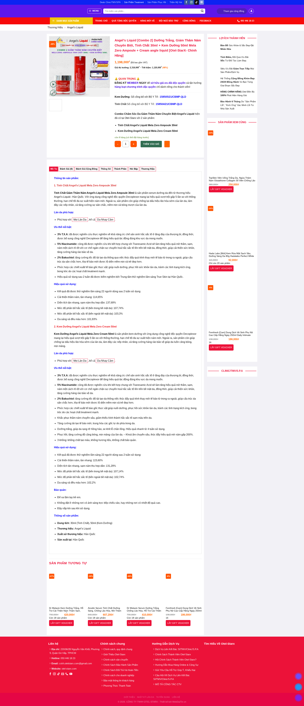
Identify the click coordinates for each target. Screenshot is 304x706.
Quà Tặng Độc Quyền (124, 21)
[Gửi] (202, 11)
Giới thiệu (129, 697)
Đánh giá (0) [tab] (66, 169)
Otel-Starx (130, 118)
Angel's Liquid (75, 27)
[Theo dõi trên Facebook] (186, 2)
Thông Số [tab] (106, 169)
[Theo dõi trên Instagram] (191, 2)
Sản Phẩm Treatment (134, 2)
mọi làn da (79, 219)
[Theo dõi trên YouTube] (71, 674)
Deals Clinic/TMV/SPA (110, 2)
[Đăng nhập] (251, 11)
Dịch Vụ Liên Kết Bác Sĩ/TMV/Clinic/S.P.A (176, 649)
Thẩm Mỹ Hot (176, 2)
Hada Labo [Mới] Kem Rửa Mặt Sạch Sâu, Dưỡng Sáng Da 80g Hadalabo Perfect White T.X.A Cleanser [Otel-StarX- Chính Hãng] (231, 255)
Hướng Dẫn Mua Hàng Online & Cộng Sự (176, 664)
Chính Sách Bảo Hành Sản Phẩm (121, 664)
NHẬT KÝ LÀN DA (145, 697)
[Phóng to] (53, 93)
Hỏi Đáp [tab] (134, 169)
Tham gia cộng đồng (233, 11)
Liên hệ (176, 697)
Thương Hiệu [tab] (148, 169)
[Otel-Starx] (66, 11)
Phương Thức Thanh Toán (117, 685)
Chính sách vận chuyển (115, 659)
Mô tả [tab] (54, 169)
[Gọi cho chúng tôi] (66, 674)
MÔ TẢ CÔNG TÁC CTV (168, 684)
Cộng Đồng (189, 21)
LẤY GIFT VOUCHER (221, 189)
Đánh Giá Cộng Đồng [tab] (87, 169)
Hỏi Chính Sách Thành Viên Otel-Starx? (176, 659)
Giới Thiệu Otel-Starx (114, 654)
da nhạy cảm (105, 219)
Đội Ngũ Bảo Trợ (168, 21)
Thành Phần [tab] (120, 169)
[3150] (167, 144)
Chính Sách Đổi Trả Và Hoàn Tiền (120, 670)
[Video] (53, 84)
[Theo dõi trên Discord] (201, 2)
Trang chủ (101, 21)
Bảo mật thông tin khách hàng (118, 680)
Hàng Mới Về (147, 21)
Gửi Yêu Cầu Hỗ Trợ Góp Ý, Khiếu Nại (175, 670)
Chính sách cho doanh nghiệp (119, 675)
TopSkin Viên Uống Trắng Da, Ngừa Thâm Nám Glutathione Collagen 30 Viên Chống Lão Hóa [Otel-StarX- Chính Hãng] (232, 179)
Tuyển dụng (163, 697)
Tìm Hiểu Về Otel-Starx (219, 643)
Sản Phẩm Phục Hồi (156, 2)
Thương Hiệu (55, 27)
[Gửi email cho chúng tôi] (62, 674)
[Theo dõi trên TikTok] (196, 2)
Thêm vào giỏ (151, 144)
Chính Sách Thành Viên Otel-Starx (173, 654)
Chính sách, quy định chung (117, 649)
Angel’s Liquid (62, 197)
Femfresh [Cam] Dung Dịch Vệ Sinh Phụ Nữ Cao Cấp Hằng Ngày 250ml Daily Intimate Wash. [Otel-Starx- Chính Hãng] (231, 334)
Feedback (205, 21)
